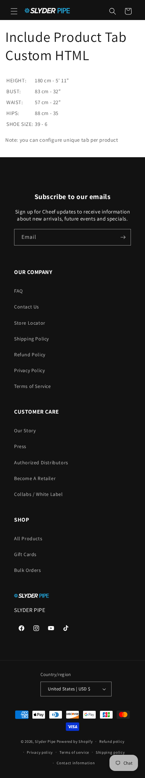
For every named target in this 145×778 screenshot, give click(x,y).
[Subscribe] (123, 237)
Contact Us (26, 307)
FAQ (18, 291)
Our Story (25, 430)
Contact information (76, 762)
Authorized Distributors (41, 462)
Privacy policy (40, 752)
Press (20, 446)
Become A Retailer (35, 478)
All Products (28, 538)
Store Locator (29, 323)
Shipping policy (110, 752)
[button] (14, 11)
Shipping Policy (31, 339)
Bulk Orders (27, 570)
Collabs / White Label (38, 494)
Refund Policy (29, 354)
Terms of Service (32, 386)
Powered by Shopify (75, 741)
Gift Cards (25, 554)
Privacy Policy (29, 370)
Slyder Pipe (45, 741)
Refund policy (111, 741)
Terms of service (74, 752)
